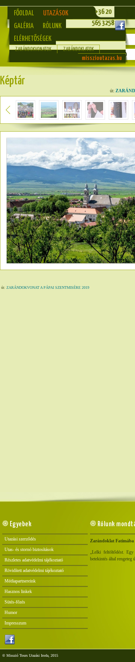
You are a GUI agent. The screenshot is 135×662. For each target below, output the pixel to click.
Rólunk (52, 26)
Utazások (55, 13)
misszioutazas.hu (102, 58)
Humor (10, 612)
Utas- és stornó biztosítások (29, 549)
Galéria (24, 26)
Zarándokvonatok (33, 49)
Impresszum (15, 623)
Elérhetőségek (32, 38)
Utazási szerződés (20, 539)
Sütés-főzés (14, 602)
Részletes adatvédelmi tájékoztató (33, 560)
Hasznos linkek (18, 591)
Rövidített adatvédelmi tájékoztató (34, 570)
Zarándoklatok (78, 49)
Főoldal (24, 13)
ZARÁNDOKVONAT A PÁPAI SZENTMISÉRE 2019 (47, 287)
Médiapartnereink (20, 581)
